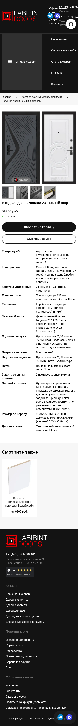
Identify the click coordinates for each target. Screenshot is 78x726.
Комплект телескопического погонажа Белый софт (19, 502)
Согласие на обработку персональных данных (36, 707)
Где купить (58, 72)
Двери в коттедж (16, 605)
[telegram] (50, 16)
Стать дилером (61, 61)
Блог (9, 667)
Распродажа (59, 39)
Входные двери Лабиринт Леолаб (21, 100)
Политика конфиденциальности (26, 702)
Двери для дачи (16, 610)
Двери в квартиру (17, 599)
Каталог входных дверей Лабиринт (42, 96)
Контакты (57, 84)
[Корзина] (71, 24)
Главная (6, 96)
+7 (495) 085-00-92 (20, 554)
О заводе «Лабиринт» (20, 639)
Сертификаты (15, 645)
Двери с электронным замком (25, 621)
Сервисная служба (63, 50)
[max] (69, 717)
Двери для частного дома (22, 616)
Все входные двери (18, 593)
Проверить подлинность (21, 656)
